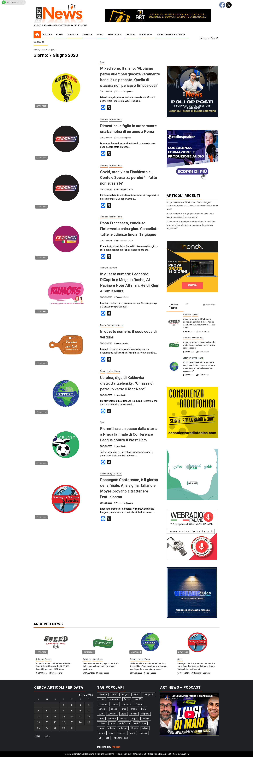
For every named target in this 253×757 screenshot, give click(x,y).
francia (139, 704)
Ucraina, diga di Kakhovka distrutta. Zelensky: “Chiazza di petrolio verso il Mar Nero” (127, 383)
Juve (101, 714)
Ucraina (143, 733)
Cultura (130, 34)
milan (101, 718)
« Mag (37, 736)
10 (80, 710)
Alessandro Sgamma (124, 92)
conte (101, 699)
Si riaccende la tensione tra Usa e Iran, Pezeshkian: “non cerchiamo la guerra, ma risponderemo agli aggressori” (191, 225)
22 (63, 722)
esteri (115, 704)
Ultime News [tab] (174, 306)
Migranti (145, 714)
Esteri (59, 34)
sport (112, 733)
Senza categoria (107, 473)
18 (88, 716)
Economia (72, 34)
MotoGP (112, 718)
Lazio (123, 714)
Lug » (47, 736)
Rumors (113, 268)
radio (112, 723)
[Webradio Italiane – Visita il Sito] (192, 534)
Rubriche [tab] (210, 304)
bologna (125, 694)
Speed (195, 314)
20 (47, 722)
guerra (114, 709)
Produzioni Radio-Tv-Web (171, 34)
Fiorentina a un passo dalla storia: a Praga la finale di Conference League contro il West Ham (129, 434)
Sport (100, 34)
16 (72, 716)
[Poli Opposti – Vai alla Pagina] (192, 91)
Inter (124, 709)
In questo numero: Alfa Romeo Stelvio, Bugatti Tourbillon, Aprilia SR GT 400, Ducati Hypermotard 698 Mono (192, 205)
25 (88, 722)
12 (38, 716)
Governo (103, 709)
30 (72, 728)
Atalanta (103, 694)
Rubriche (144, 34)
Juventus (112, 714)
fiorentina (126, 704)
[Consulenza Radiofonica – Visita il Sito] (192, 412)
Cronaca (87, 34)
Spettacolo (115, 34)
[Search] (217, 38)
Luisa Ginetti (121, 395)
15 (63, 716)
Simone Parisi (204, 332)
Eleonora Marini (122, 297)
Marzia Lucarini (122, 343)
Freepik (116, 746)
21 (55, 722)
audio (114, 694)
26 (38, 728)
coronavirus (114, 699)
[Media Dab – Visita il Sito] (192, 474)
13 (47, 716)
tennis (122, 733)
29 (63, 728)
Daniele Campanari (123, 138)
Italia (143, 709)
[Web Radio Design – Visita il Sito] (192, 592)
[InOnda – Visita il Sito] (192, 266)
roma (101, 728)
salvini (145, 728)
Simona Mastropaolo (124, 189)
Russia (134, 728)
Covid (126, 699)
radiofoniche (140, 723)
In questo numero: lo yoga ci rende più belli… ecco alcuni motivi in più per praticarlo (199, 345)
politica (102, 723)
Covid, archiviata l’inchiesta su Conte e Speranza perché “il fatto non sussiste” (128, 177)
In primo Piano (115, 119)
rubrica (111, 728)
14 (55, 716)
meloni (134, 714)
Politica (47, 34)
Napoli (134, 718)
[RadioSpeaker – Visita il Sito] (192, 155)
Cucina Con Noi (107, 325)
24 (80, 722)
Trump (132, 733)
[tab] (192, 304)
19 (38, 722)
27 (47, 728)
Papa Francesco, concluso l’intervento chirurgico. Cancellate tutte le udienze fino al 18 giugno (129, 229)
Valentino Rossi (121, 738)
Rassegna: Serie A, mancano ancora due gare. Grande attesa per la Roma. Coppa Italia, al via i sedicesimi (196, 666)
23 (72, 722)
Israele (134, 709)
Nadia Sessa (203, 352)
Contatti (39, 42)
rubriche (123, 728)
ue (100, 738)
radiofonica (124, 723)
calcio (135, 694)
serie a (102, 733)
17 (80, 716)
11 (88, 710)
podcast (145, 718)
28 (55, 728)
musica (123, 718)
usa (107, 738)
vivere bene (197, 337)
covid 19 (137, 699)
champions (148, 694)
